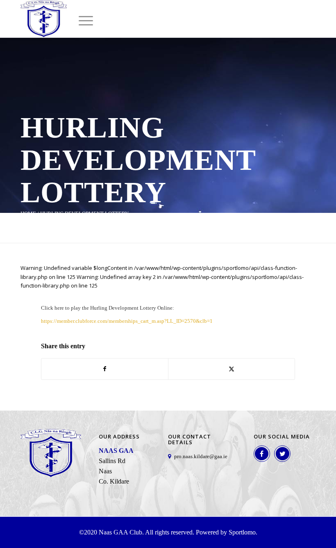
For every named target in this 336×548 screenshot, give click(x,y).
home (28, 213)
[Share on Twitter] (231, 368)
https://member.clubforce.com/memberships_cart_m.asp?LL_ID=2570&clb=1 (127, 321)
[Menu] (81, 21)
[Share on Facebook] (104, 368)
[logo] (43, 18)
